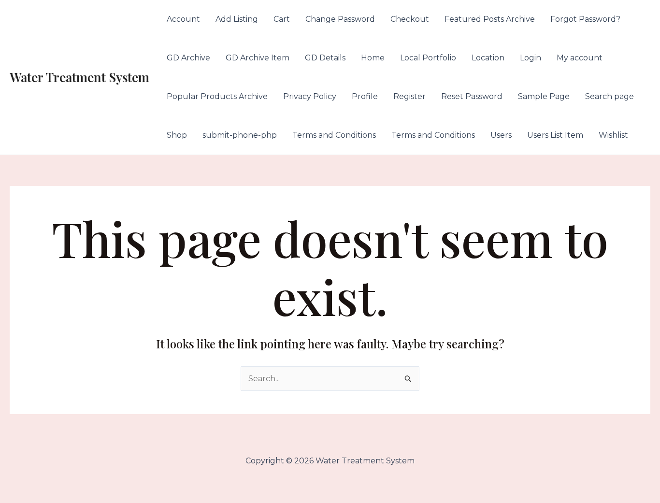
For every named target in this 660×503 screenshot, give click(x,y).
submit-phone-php (239, 135)
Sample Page (544, 96)
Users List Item (555, 135)
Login (530, 57)
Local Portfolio (428, 57)
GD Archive (188, 57)
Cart (281, 19)
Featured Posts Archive (490, 19)
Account (183, 19)
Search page (609, 96)
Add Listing (236, 19)
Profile (365, 96)
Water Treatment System (79, 77)
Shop (177, 135)
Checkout (409, 19)
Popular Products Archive (217, 96)
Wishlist (613, 135)
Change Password (340, 19)
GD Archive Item (257, 57)
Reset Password (471, 96)
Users (501, 135)
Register (409, 96)
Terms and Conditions (334, 135)
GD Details (325, 57)
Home (373, 57)
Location (488, 57)
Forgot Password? (585, 19)
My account (580, 57)
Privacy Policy (309, 96)
